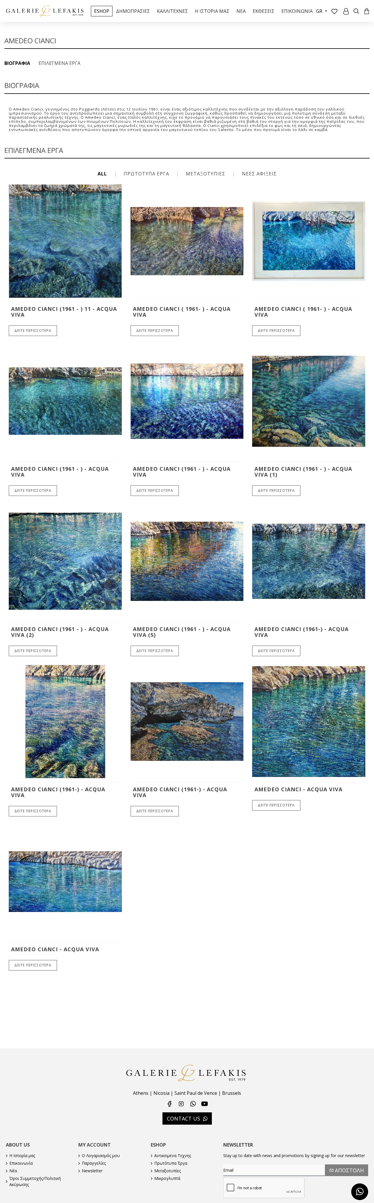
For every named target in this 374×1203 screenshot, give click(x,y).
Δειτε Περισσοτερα (32, 330)
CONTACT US (183, 1118)
